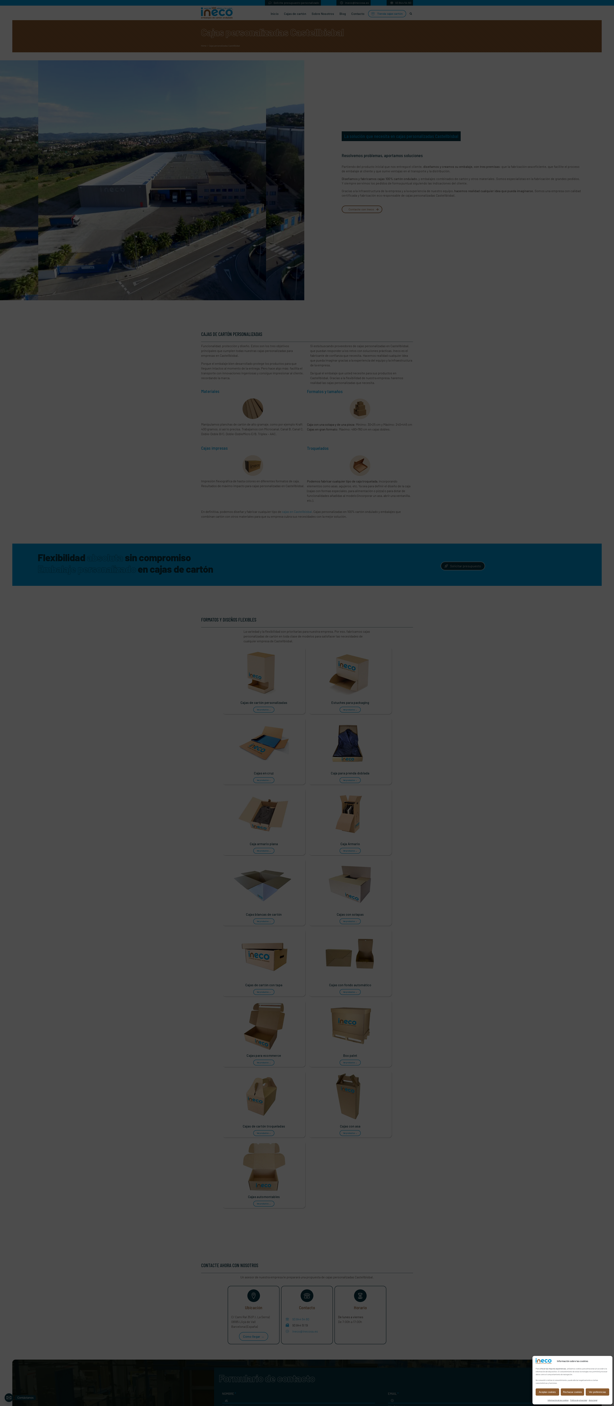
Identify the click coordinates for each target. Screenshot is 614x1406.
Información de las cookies (558, 1400)
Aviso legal (593, 1400)
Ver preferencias (597, 1392)
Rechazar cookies (572, 1392)
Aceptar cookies (547, 1392)
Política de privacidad (578, 1400)
